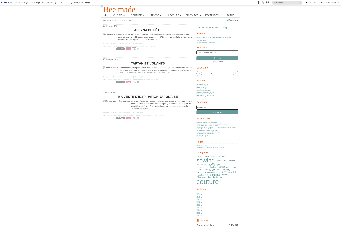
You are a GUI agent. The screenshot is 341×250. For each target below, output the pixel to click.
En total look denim (202, 135)
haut (221, 177)
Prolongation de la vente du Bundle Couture (210, 147)
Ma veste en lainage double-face (206, 130)
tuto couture (231, 167)
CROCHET (173, 15)
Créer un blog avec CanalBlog (205, 42)
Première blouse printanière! (205, 133)
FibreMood (201, 177)
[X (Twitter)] (263, 2)
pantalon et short (203, 175)
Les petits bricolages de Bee (205, 92)
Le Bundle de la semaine (204, 137)
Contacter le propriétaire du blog (211, 28)
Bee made (107, 21)
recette (212, 165)
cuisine (216, 175)
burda (215, 177)
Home (105, 14)
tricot (230, 172)
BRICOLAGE (192, 15)
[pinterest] (267, 2)
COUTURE (136, 15)
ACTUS (230, 15)
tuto (235, 172)
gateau (219, 165)
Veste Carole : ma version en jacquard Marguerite (211, 124)
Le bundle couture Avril (203, 129)
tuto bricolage (201, 165)
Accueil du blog (201, 40)
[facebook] (258, 2)
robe (212, 169)
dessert (232, 160)
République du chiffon (205, 172)
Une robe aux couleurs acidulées (206, 122)
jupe (210, 177)
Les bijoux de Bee (202, 89)
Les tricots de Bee (202, 97)
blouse (221, 167)
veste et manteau (204, 157)
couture (207, 181)
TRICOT (155, 15)
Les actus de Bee (201, 87)
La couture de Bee (202, 84)
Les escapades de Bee (203, 90)
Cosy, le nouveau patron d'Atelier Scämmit (209, 132)
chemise (219, 160)
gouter (218, 172)
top (228, 169)
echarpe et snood (219, 156)
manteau (225, 175)
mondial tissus (202, 170)
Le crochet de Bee (202, 85)
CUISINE (117, 15)
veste (218, 170)
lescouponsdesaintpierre (206, 167)
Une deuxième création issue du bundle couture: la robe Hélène (216, 127)
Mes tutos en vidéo (202, 145)
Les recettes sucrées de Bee (205, 95)
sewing (205, 160)
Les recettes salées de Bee (204, 93)
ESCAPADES (212, 15)
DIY (223, 170)
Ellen (226, 161)
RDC (224, 172)
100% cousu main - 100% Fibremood (207, 125)
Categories (118, 21)
